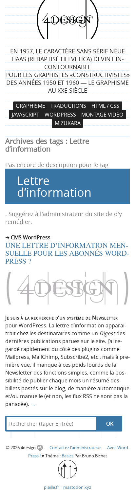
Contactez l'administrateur (75, 448)
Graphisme (30, 106)
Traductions (68, 106)
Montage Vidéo (102, 114)
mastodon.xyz (77, 487)
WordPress (60, 114)
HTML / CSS (105, 106)
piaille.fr (51, 487)
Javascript (25, 114)
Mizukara (68, 123)
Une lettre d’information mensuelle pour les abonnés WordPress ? (67, 253)
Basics (67, 456)
